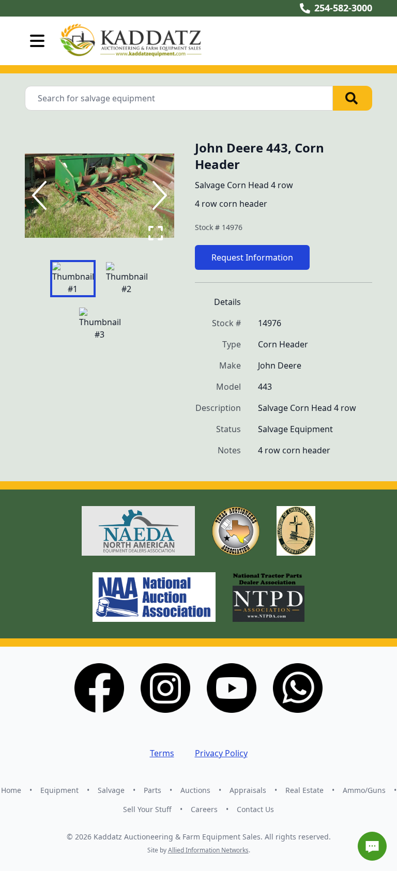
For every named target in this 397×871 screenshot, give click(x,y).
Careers (204, 809)
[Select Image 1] (73, 278)
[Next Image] (157, 195)
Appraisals (248, 790)
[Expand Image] (155, 233)
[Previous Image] (41, 195)
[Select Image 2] (126, 278)
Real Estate (304, 790)
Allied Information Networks (208, 850)
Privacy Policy (221, 753)
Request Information (252, 257)
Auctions (195, 790)
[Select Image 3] (100, 324)
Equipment (59, 790)
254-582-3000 (343, 8)
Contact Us (255, 809)
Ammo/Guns (364, 790)
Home (11, 790)
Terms (162, 753)
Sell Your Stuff (147, 809)
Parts (152, 790)
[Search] (352, 98)
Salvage (111, 790)
